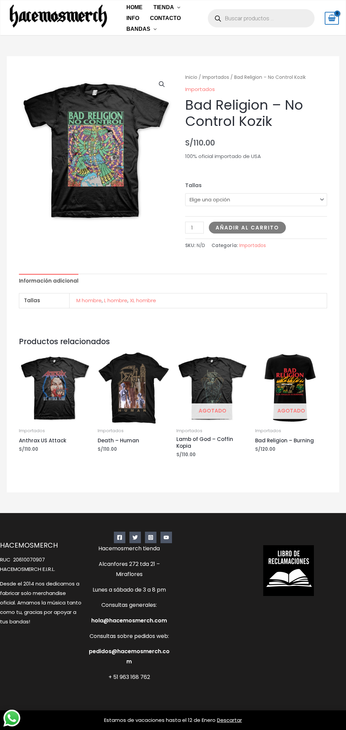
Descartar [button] (229, 720)
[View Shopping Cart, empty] (332, 18)
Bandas (138, 29)
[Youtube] (166, 537)
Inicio (191, 77)
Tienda (163, 7)
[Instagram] (150, 537)
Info (132, 18)
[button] (162, 84)
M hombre (89, 300)
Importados (215, 77)
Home (134, 7)
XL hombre (143, 300)
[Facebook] (119, 537)
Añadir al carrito (247, 227)
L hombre (115, 300)
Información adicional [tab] (48, 280)
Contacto (165, 18)
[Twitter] (135, 537)
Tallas (193, 185)
